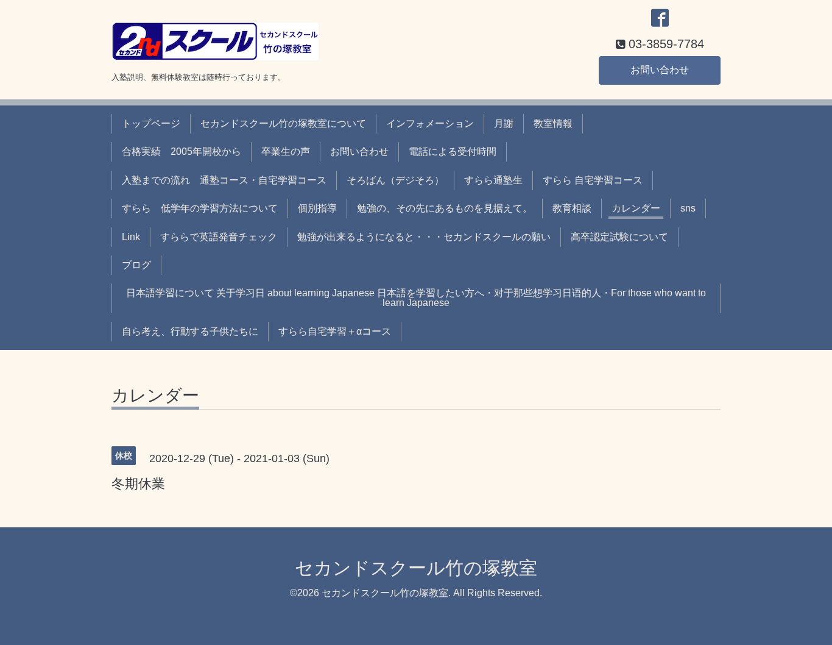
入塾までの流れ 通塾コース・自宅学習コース (224, 180)
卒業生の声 (285, 151)
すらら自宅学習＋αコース (334, 331)
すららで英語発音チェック (218, 237)
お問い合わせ (659, 70)
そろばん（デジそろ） (395, 180)
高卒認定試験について (619, 237)
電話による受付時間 (452, 151)
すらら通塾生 (493, 180)
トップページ (151, 123)
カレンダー (636, 208)
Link (131, 237)
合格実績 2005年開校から (181, 151)
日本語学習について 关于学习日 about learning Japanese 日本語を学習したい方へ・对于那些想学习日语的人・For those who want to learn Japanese (416, 298)
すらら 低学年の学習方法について (200, 208)
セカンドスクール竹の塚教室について (283, 123)
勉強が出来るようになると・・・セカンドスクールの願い (424, 237)
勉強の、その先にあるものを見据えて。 (444, 208)
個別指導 (317, 208)
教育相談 (571, 208)
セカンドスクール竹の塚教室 (416, 568)
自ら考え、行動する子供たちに (190, 331)
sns (688, 208)
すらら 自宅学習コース (593, 180)
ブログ (136, 265)
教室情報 (553, 123)
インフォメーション (430, 123)
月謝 (503, 123)
